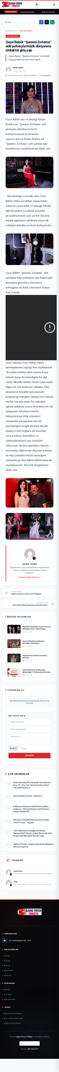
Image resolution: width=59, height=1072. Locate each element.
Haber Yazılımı (30, 1043)
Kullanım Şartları (13, 1018)
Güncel (8, 975)
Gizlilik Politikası (13, 1014)
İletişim (8, 995)
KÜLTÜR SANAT (26, 31)
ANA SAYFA (12, 31)
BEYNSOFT (33, 1049)
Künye (7, 990)
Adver (7, 956)
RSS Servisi (9, 999)
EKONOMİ (8, 971)
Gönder (29, 755)
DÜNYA (7, 961)
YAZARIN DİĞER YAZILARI (29, 577)
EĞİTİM (7, 966)
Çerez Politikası (12, 1023)
